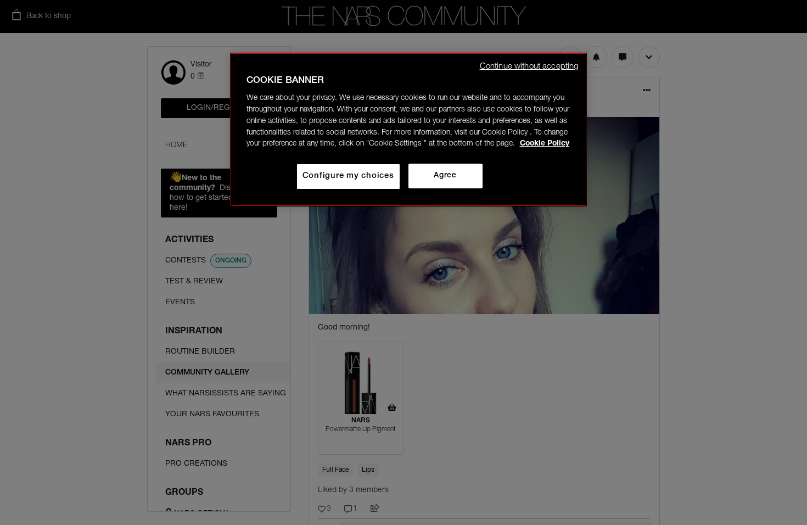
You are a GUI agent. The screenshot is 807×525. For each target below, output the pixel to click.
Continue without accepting (529, 67)
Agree (445, 176)
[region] (408, 129)
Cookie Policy (544, 144)
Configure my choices (348, 176)
